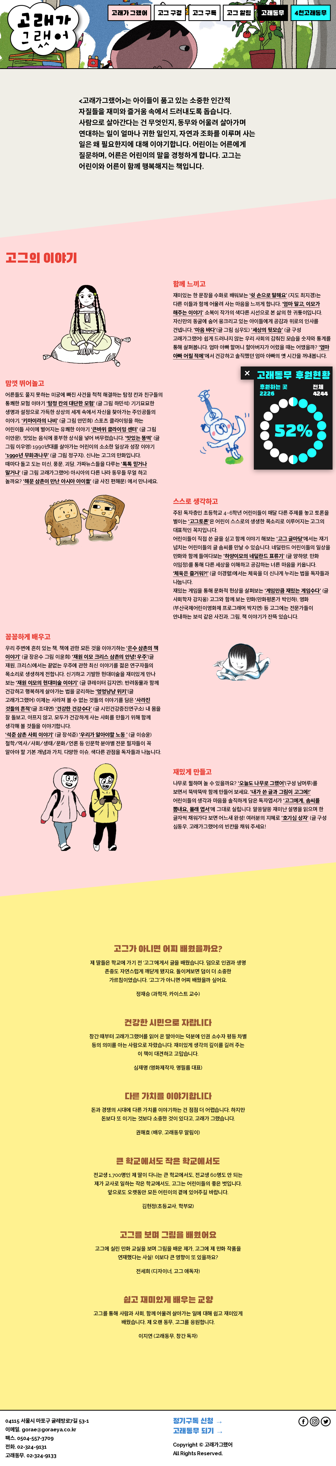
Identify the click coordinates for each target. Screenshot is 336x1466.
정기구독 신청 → (198, 1421)
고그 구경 (170, 13)
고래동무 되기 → (198, 1431)
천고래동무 (311, 12)
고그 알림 (239, 13)
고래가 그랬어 (129, 13)
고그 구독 (204, 13)
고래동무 (272, 13)
